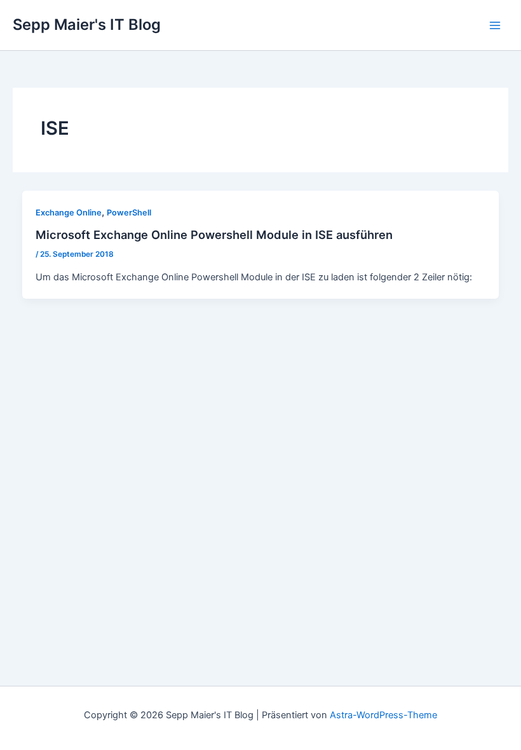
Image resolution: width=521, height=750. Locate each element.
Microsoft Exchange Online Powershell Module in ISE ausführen (214, 235)
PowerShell (129, 212)
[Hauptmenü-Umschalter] (495, 25)
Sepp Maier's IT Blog (87, 24)
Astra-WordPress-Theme (383, 715)
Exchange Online (69, 212)
